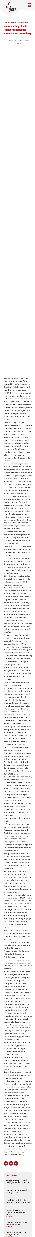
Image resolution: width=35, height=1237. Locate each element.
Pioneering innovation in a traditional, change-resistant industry (15, 1212)
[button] (29, 5)
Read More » (8, 1187)
